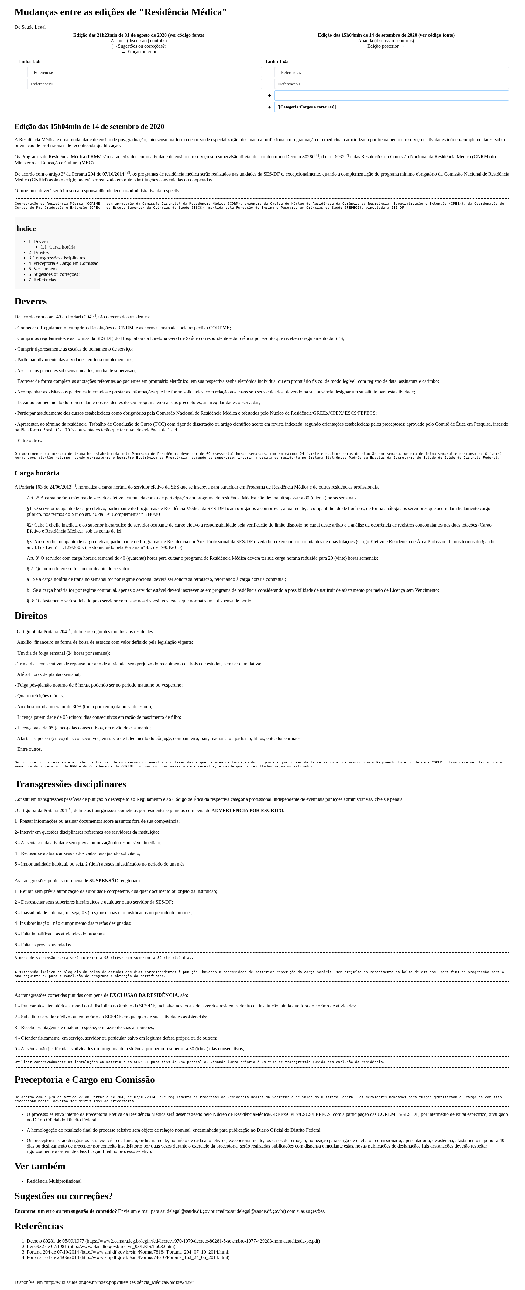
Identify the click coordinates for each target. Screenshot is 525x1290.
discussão (138, 40)
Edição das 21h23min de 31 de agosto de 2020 (120, 35)
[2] (347, 155)
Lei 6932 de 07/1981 (47, 1246)
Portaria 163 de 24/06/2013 (53, 1257)
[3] (127, 172)
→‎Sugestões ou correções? (139, 46)
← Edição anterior (138, 51)
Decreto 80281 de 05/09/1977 (55, 1241)
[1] (316, 155)
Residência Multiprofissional (54, 1181)
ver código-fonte (186, 35)
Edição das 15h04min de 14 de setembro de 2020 (367, 35)
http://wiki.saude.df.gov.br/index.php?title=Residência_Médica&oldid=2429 (119, 1282)
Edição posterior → (386, 46)
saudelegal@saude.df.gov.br (187, 1211)
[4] (73, 485)
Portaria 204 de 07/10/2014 (53, 1251)
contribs (157, 40)
